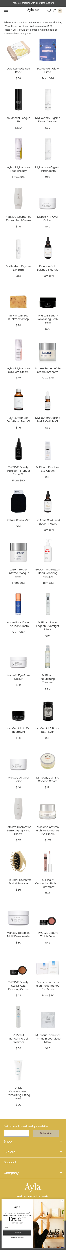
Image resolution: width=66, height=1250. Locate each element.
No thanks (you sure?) (17, 1237)
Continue (17, 1233)
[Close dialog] (62, 1200)
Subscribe (46, 1133)
